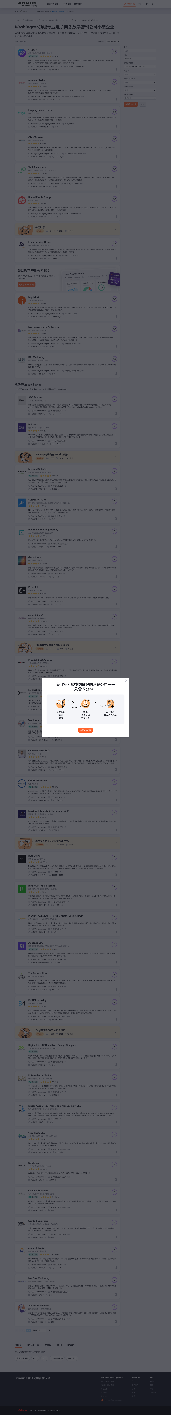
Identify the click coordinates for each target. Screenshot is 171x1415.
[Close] (126, 680)
